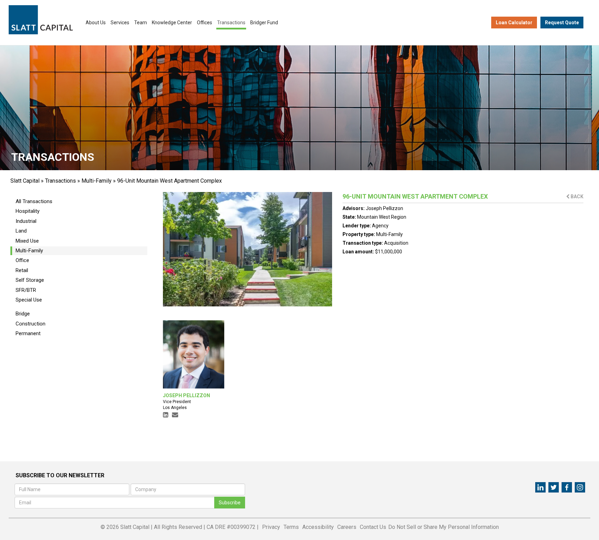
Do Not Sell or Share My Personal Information (443, 527)
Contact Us (373, 527)
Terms (291, 527)
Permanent (28, 333)
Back (576, 196)
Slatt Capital (25, 180)
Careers (346, 527)
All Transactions (34, 201)
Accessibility (318, 527)
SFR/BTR (26, 290)
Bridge (23, 314)
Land (21, 231)
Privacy (271, 527)
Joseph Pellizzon (384, 208)
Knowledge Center (172, 22)
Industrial (26, 221)
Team (140, 22)
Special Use (29, 300)
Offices (204, 22)
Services (120, 22)
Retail (22, 270)
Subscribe (230, 502)
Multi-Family (96, 180)
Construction (30, 324)
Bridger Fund (264, 22)
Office (22, 260)
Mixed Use (27, 241)
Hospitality (28, 211)
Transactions (231, 22)
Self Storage (30, 280)
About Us (96, 22)
